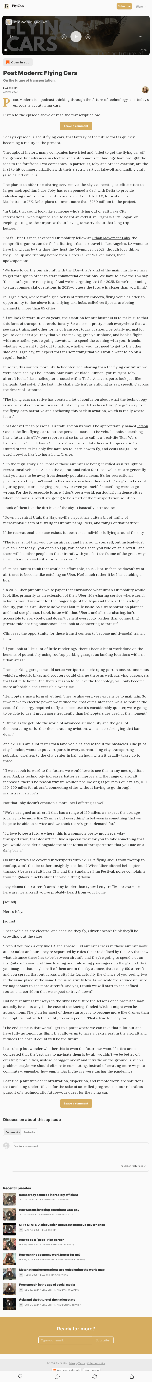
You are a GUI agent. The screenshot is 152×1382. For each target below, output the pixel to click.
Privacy (73, 1363)
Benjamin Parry (72, 1304)
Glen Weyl (63, 1199)
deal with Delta (102, 190)
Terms (81, 1363)
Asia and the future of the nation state (47, 1299)
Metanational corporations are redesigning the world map (62, 1269)
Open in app (20, 62)
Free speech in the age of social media (47, 1284)
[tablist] (20, 1132)
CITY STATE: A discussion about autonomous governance (62, 1225)
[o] (9, 1199)
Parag (64, 1274)
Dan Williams (70, 1289)
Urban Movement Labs (111, 238)
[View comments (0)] (57, 1376)
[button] (11, 36)
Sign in (141, 6)
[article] (76, 1199)
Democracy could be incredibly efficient (48, 1195)
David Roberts (65, 1244)
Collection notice (96, 1363)
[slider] (72, 50)
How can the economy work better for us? (50, 1255)
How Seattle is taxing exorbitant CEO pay (49, 1210)
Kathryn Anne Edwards (70, 1259)
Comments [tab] (13, 1132)
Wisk (103, 1006)
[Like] (20, 1376)
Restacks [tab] (29, 1132)
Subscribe (124, 6)
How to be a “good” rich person (42, 1240)
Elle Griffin (10, 87)
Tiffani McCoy (64, 1214)
